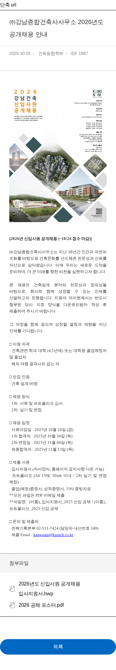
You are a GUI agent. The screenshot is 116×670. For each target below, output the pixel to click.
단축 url (8, 4)
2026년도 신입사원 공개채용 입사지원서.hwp (49, 588)
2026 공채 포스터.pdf (41, 605)
